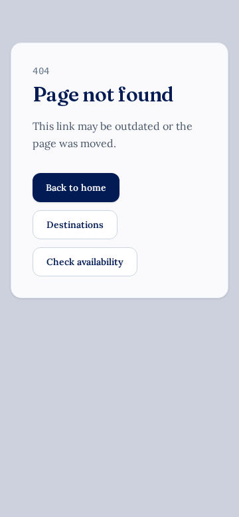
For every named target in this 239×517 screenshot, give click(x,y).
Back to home (76, 188)
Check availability (84, 262)
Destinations (75, 225)
